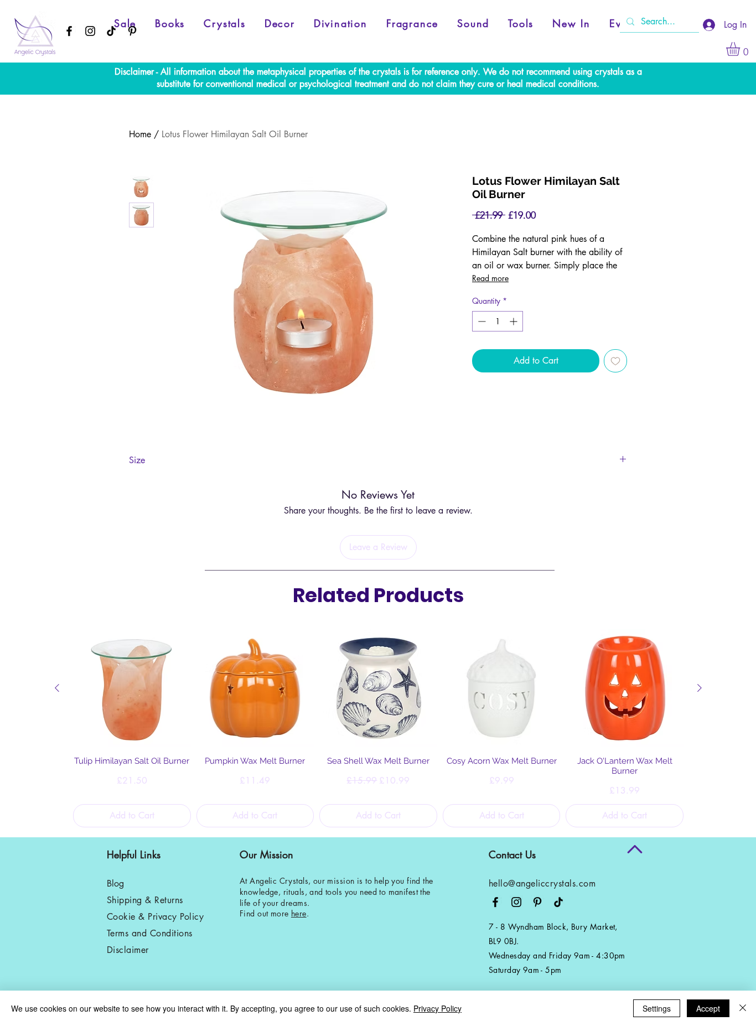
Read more (490, 278)
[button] (741, 49)
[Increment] (514, 321)
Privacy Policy (437, 1008)
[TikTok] (111, 31)
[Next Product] (699, 688)
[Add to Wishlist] (615, 360)
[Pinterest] (132, 31)
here (299, 913)
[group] (378, 728)
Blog (115, 883)
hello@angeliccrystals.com (542, 883)
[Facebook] (69, 31)
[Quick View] (132, 688)
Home (140, 134)
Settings (657, 1008)
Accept (708, 1008)
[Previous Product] (57, 688)
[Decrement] (481, 321)
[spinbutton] (498, 321)
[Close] (742, 1008)
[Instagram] (90, 31)
